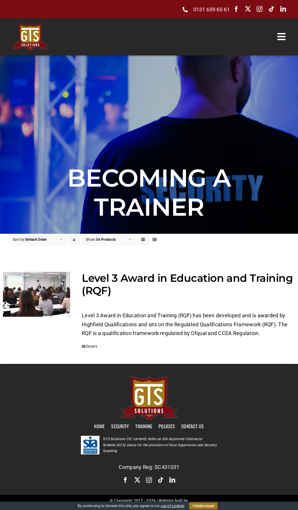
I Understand (203, 506)
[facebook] (236, 9)
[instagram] (259, 9)
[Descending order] (74, 240)
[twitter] (248, 9)
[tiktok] (271, 9)
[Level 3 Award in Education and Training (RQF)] (36, 294)
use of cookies (172, 506)
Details (91, 346)
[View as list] (154, 239)
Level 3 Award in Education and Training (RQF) (187, 284)
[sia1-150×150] (90, 438)
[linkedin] (283, 9)
